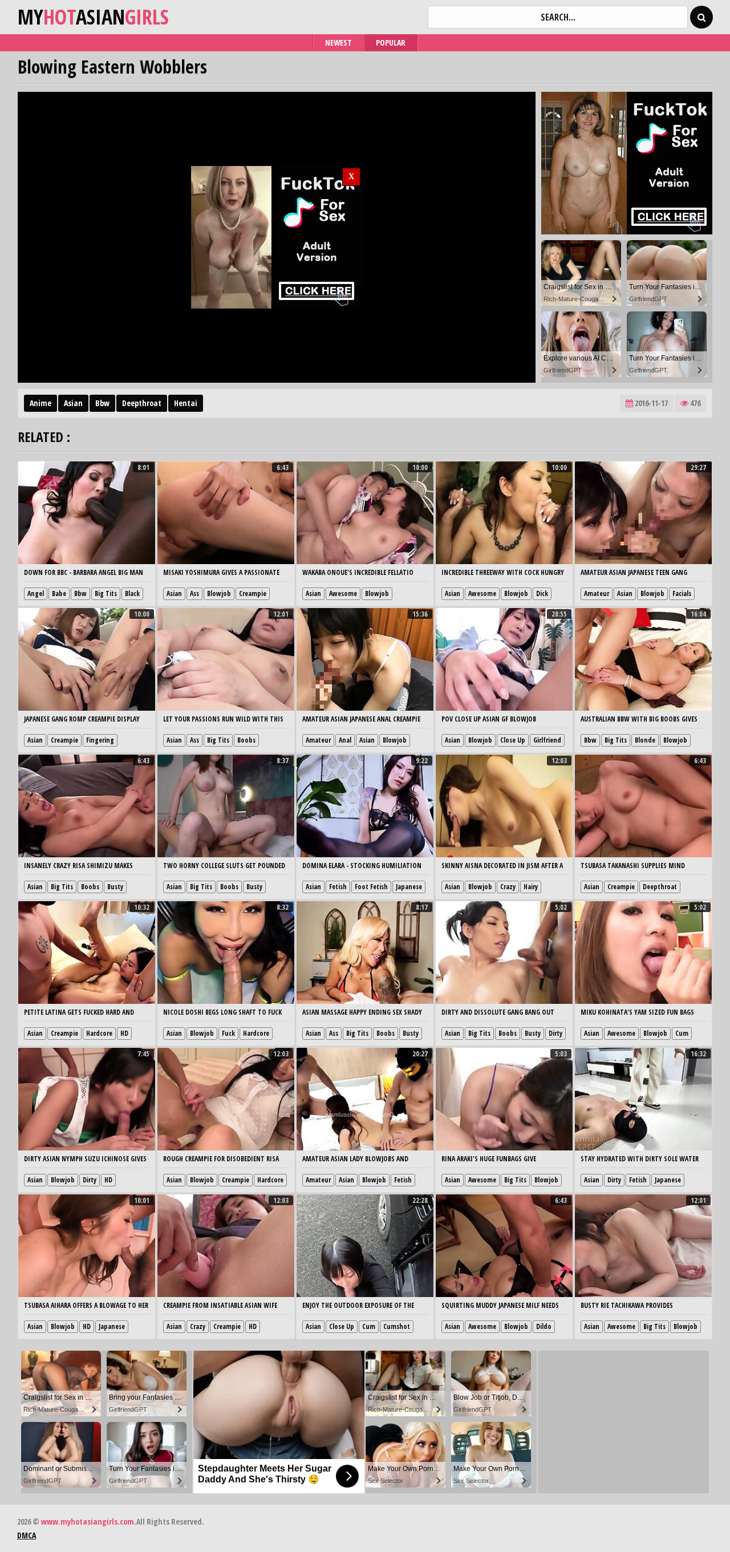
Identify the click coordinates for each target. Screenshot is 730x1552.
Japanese (409, 887)
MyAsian (93, 17)
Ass (194, 593)
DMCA (26, 1535)
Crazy (508, 887)
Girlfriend (547, 740)
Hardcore (99, 1033)
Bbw (102, 403)
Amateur (596, 593)
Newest (338, 42)
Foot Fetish (371, 887)
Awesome (343, 593)
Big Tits (106, 593)
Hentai (185, 403)
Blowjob (219, 593)
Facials (681, 593)
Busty (115, 887)
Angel (35, 593)
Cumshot (396, 1326)
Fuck (228, 1033)
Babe (59, 593)
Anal (345, 740)
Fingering (100, 740)
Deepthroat (141, 403)
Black (132, 593)
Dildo (543, 1326)
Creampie (252, 593)
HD (124, 1033)
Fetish (338, 887)
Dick (542, 593)
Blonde (645, 740)
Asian (73, 403)
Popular (390, 42)
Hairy (531, 887)
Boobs (246, 740)
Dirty (555, 1033)
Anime (40, 403)
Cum (681, 1033)
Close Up (512, 740)
